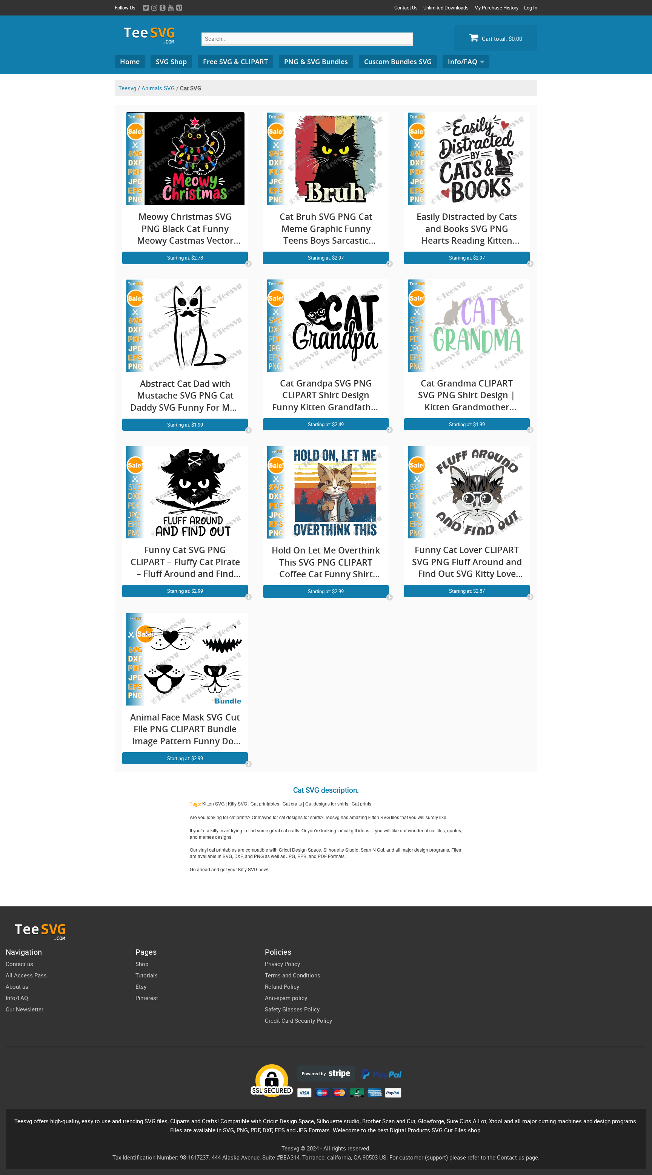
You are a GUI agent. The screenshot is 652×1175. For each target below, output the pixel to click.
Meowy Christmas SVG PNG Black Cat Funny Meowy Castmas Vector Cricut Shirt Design (185, 229)
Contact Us (406, 7)
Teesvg (127, 88)
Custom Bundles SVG (398, 61)
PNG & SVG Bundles (316, 61)
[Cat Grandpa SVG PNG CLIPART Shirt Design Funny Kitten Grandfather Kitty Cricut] (326, 367)
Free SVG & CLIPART (235, 61)
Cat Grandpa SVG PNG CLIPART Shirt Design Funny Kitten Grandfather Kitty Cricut (326, 395)
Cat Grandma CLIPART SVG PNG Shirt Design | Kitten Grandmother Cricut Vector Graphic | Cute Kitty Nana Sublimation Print (466, 395)
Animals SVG (158, 88)
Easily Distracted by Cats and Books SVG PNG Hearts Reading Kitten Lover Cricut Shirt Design (466, 229)
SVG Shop (171, 61)
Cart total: (501, 38)
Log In (530, 7)
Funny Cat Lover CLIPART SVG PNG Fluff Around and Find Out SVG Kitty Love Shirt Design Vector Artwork (467, 562)
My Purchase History (496, 7)
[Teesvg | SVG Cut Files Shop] (152, 40)
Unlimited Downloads (446, 7)
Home (130, 61)
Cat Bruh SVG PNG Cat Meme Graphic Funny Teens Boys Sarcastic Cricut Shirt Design (326, 229)
